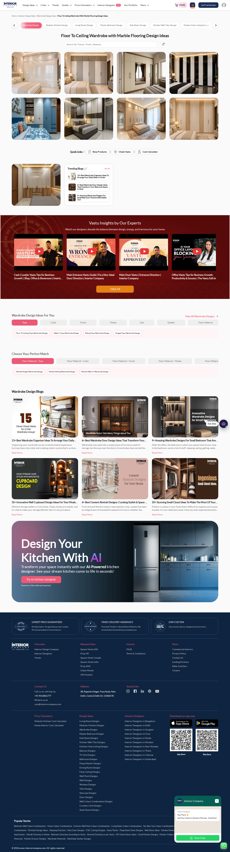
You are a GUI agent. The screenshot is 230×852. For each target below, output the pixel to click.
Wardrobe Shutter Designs (79, 839)
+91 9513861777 (42, 696)
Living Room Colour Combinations (126, 826)
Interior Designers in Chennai (139, 755)
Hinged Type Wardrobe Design (127, 333)
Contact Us (177, 658)
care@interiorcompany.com (47, 704)
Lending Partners (180, 662)
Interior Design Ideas (26, 16)
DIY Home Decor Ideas (126, 834)
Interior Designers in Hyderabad (140, 759)
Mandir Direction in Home (38, 834)
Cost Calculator (150, 152)
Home (14, 16)
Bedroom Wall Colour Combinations (30, 826)
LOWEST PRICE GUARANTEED (47, 622)
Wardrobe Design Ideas (46, 16)
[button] (217, 424)
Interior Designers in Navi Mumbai (141, 746)
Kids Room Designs (88, 738)
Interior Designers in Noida (138, 738)
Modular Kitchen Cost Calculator (50, 721)
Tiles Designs (85, 789)
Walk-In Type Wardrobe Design (66, 333)
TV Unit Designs (87, 755)
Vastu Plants (112, 830)
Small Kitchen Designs (148, 834)
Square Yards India (89, 662)
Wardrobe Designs (88, 729)
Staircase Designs (87, 793)
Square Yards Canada (90, 658)
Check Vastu (125, 152)
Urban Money (87, 670)
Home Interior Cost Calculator (49, 725)
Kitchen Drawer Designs (35, 839)
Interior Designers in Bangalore (140, 721)
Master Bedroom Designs (91, 734)
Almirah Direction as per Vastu (100, 834)
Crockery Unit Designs (90, 805)
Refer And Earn (179, 666)
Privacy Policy (179, 653)
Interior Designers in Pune (137, 734)
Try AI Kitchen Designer (41, 579)
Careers (176, 670)
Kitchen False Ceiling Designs (93, 746)
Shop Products (99, 152)
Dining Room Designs (89, 767)
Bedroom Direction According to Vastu (68, 834)
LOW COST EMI (176, 622)
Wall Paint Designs (88, 776)
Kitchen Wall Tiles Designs (92, 742)
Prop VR (84, 653)
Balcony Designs (87, 750)
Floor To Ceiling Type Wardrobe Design (32, 333)
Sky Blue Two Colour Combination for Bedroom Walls (166, 826)
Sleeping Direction (57, 830)
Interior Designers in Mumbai (139, 742)
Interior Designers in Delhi (138, 725)
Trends (37, 658)
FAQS (129, 649)
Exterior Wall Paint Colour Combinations (92, 826)
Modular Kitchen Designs (91, 725)
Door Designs (86, 797)
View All (115, 289)
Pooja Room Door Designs (131, 830)
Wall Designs (85, 780)
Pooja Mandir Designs (90, 763)
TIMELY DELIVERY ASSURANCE (117, 622)
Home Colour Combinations (59, 826)
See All (107, 169)
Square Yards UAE (89, 649)
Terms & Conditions (136, 653)
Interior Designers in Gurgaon (139, 729)
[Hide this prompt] (206, 421)
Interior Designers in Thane (138, 750)
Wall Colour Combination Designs (95, 801)
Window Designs (87, 784)
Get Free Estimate (208, 5)
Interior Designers (43, 653)
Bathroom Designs (88, 759)
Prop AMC (85, 666)
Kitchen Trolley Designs (170, 834)
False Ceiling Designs (89, 772)
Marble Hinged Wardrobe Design (29, 372)
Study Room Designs (89, 810)
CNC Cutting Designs (95, 830)
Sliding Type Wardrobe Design (97, 333)
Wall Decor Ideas (152, 830)
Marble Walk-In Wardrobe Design (95, 372)
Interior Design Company (46, 649)
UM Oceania (86, 674)
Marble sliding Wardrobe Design (62, 372)
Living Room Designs (89, 721)
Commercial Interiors (182, 649)
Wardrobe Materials (57, 839)
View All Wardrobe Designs (200, 316)
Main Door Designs (75, 830)
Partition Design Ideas (38, 830)
